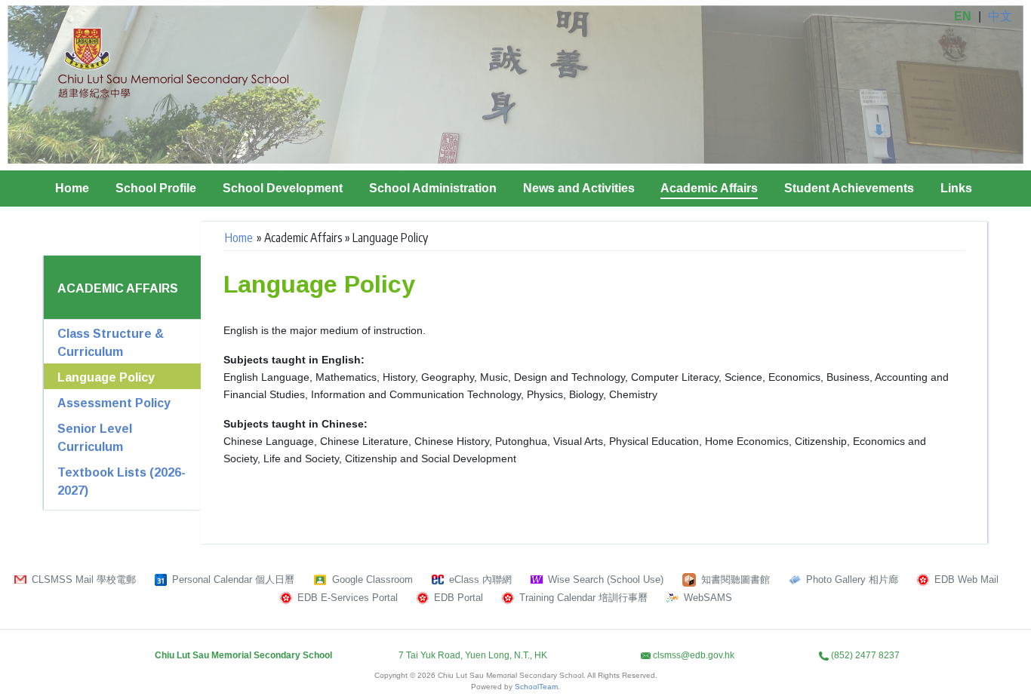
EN (962, 16)
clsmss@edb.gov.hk (693, 655)
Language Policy (106, 377)
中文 (1000, 16)
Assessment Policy (114, 403)
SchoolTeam (536, 686)
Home (72, 188)
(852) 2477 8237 (865, 655)
